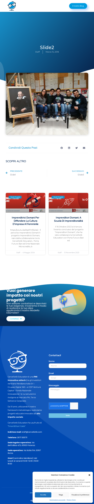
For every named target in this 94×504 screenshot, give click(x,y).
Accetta (43, 495)
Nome (52, 361)
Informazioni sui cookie (57, 500)
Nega (61, 495)
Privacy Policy (71, 500)
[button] (89, 475)
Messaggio (54, 385)
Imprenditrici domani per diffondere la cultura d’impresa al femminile (25, 221)
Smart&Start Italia (16, 426)
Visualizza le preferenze (80, 495)
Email (51, 373)
